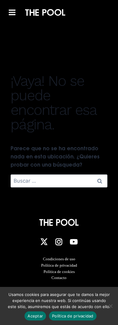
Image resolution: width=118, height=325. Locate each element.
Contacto (59, 277)
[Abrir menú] (12, 12)
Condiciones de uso (59, 259)
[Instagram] (58, 242)
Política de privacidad (59, 265)
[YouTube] (74, 242)
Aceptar (35, 316)
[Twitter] (44, 242)
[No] (110, 306)
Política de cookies (59, 271)
